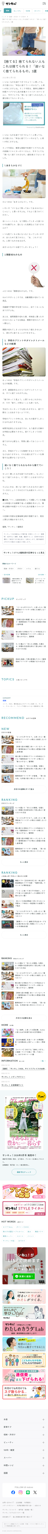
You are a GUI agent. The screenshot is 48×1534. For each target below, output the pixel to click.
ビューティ (17, 11)
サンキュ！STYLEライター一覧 (13, 1513)
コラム (28, 568)
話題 (6, 1472)
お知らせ (38, 1505)
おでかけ (21, 1240)
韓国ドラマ (39, 1231)
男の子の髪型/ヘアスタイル (13, 1231)
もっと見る (24, 862)
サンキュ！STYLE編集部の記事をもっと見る (24, 552)
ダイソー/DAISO (22, 1227)
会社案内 (5, 1517)
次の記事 (41, 574)
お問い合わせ (7, 1502)
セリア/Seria (8, 1227)
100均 (28, 11)
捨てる (37, 568)
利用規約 (27, 1502)
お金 (6, 1419)
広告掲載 (19, 1502)
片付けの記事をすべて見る (24, 789)
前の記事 (7, 574)
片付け (23, 17)
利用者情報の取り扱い (24, 1505)
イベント (30, 1236)
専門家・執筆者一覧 (25, 1510)
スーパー (37, 11)
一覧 (42, 1061)
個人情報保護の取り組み (21, 1517)
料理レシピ (9, 1465)
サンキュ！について (9, 1510)
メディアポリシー (8, 1505)
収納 (7, 10)
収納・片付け (13, 17)
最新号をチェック (24, 1172)
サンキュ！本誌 (9, 1240)
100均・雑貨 (9, 1449)
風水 (29, 1231)
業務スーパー (8, 1236)
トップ (3, 17)
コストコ (20, 1236)
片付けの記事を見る (24, 1018)
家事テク (8, 1426)
